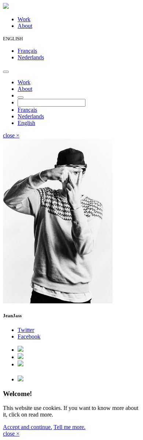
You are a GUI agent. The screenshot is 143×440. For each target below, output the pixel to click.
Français (27, 51)
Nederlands (31, 57)
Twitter (26, 330)
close (11, 135)
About (25, 26)
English (26, 123)
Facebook (29, 336)
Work (24, 19)
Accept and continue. (27, 427)
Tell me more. (69, 427)
